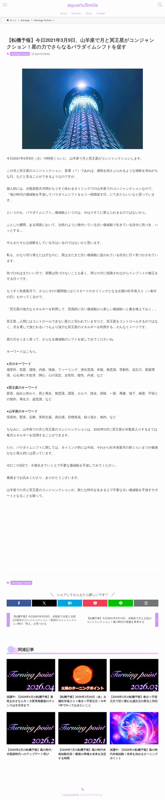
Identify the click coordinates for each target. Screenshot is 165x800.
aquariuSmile (82, 4)
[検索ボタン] (160, 5)
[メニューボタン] (5, 5)
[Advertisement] (82, 539)
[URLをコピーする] (146, 603)
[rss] (82, 789)
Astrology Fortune (20, 53)
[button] (19, 603)
